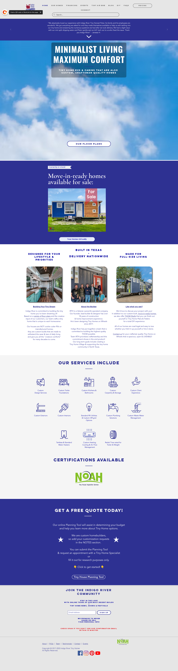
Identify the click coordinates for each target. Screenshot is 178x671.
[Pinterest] (92, 653)
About (44, 644)
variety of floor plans (42, 316)
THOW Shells (130, 316)
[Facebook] (80, 653)
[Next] (167, 30)
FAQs (51, 644)
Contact (77, 644)
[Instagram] (86, 653)
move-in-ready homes (147, 313)
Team (58, 644)
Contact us (117, 334)
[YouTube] (97, 653)
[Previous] (10, 30)
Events (85, 644)
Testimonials (67, 644)
